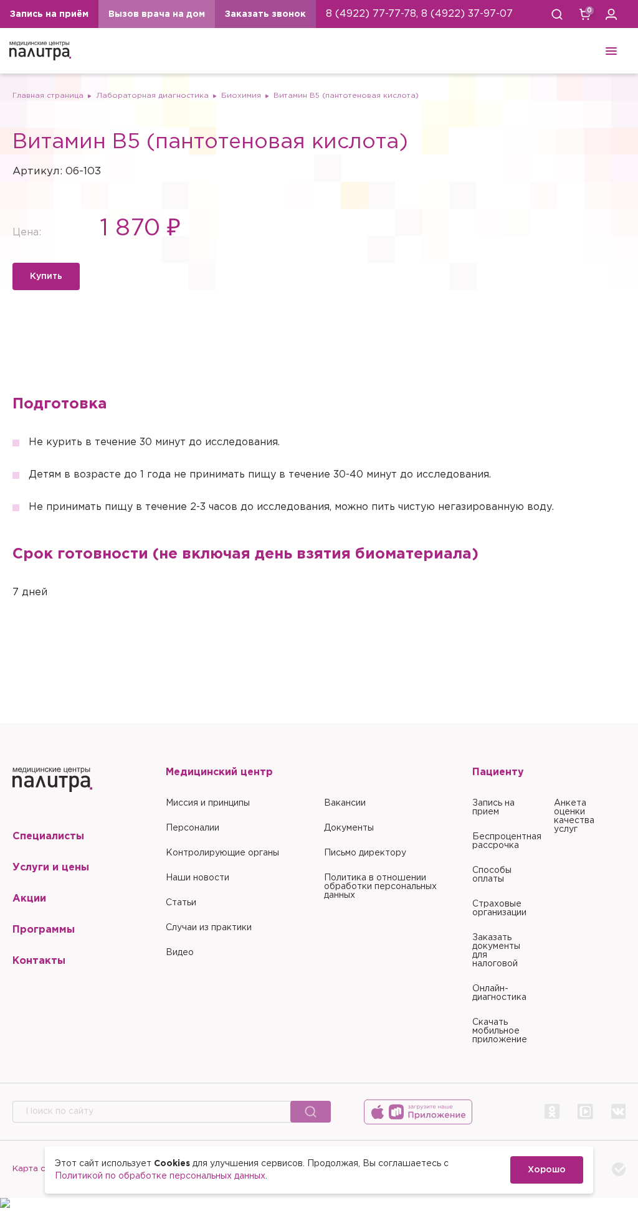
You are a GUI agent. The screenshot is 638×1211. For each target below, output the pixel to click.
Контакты (38, 961)
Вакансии (345, 803)
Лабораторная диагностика (152, 95)
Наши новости (197, 878)
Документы (349, 828)
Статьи (181, 903)
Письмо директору (365, 853)
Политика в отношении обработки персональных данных (380, 886)
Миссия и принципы (208, 803)
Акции (29, 898)
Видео (180, 952)
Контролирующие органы (222, 853)
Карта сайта (38, 1168)
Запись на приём (49, 14)
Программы (43, 930)
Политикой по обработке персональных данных (160, 1176)
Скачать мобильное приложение (499, 1031)
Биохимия (241, 95)
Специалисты (48, 836)
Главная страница (47, 95)
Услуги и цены (50, 867)
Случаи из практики (209, 927)
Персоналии (192, 828)
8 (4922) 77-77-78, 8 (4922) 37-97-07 (419, 14)
